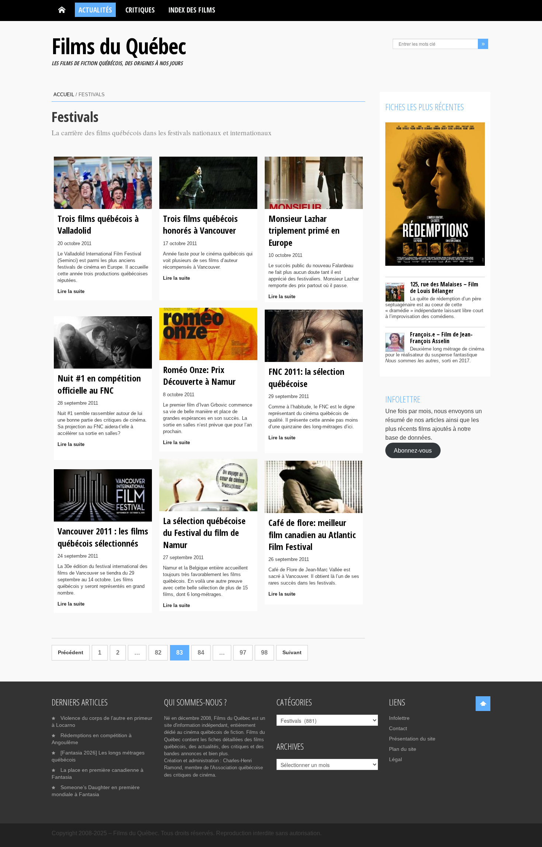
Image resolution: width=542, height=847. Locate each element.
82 (158, 652)
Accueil (63, 94)
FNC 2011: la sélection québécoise (306, 377)
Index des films (191, 10)
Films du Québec (119, 45)
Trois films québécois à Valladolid (98, 224)
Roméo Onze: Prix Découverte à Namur (199, 375)
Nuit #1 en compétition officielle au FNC (99, 384)
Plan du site (402, 749)
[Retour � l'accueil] (62, 10)
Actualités (95, 10)
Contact (398, 728)
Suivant (292, 652)
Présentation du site (412, 739)
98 (264, 652)
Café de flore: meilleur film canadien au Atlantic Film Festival (312, 534)
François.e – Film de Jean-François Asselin (441, 337)
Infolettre (399, 718)
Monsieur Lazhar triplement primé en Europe (304, 230)
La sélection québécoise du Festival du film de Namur (204, 533)
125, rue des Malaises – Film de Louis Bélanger (444, 287)
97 (243, 652)
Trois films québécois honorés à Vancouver (200, 224)
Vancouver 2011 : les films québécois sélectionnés (103, 537)
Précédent (70, 652)
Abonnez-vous (413, 450)
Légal (395, 759)
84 (201, 652)
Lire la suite (71, 291)
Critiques (140, 10)
